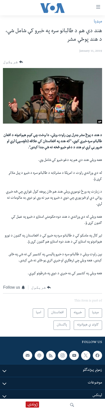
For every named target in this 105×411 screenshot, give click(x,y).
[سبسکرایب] (27, 355)
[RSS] (50, 355)
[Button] (13, 62)
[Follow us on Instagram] (62, 355)
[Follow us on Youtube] (74, 355)
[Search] (72, 405)
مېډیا (98, 21)
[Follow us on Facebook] (97, 355)
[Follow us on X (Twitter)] (85, 355)
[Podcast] (39, 355)
